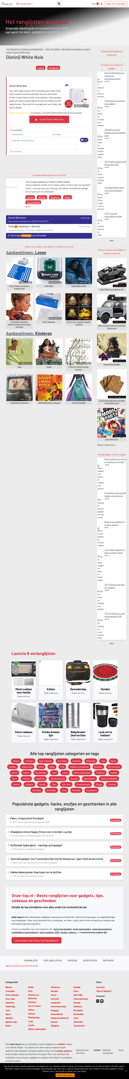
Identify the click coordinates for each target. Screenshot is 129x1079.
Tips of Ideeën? (104, 991)
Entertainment (83, 784)
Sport (113, 760)
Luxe (54, 772)
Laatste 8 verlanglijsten (33, 653)
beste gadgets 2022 (50, 932)
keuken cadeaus (69, 932)
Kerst (14, 778)
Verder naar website (65, 1075)
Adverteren (90, 960)
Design (99, 784)
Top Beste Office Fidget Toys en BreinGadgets (114, 189)
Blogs (121, 1050)
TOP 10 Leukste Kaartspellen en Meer (113, 215)
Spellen (12, 766)
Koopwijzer (30, 960)
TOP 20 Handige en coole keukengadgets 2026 (114, 615)
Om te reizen (114, 766)
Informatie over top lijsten (82, 1051)
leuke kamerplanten (102, 929)
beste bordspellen (63, 929)
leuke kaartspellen (82, 929)
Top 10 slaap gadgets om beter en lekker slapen (47, 181)
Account (100, 987)
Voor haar (62, 760)
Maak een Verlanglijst (116, 3)
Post (85, 140)
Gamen (16, 784)
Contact (97, 1050)
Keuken (113, 772)
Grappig (74, 778)
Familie (42, 784)
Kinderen (54, 67)
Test (103, 760)
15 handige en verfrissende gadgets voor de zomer (115, 494)
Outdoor (98, 766)
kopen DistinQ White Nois (51, 119)
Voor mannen (45, 760)
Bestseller (51, 790)
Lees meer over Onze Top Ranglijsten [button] (36, 940)
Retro (41, 766)
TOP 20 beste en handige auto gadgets (114, 102)
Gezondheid (33, 202)
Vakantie (76, 760)
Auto (64, 790)
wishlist (61, 1044)
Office (14, 772)
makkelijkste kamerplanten (25, 932)
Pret (62, 766)
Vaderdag (90, 760)
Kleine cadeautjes (82, 772)
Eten (54, 784)
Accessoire (91, 790)
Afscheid (76, 790)
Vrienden (29, 760)
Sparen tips (27, 766)
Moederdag (40, 772)
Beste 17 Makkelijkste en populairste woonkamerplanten (114, 76)
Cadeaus (112, 784)
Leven (40, 67)
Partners (108, 960)
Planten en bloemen (79, 766)
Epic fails (66, 784)
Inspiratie (40, 778)
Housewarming (58, 778)
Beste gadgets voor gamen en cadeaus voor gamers (115, 460)
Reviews (72, 960)
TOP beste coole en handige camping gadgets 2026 (115, 133)
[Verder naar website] (126, 1071)
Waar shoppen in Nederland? (22, 965)
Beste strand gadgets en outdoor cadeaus (114, 523)
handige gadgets (63, 1050)
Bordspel (36, 790)
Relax (67, 197)
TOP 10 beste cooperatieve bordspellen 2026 (115, 163)
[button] (24, 3)
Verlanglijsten (52, 960)
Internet (26, 778)
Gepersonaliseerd (109, 778)
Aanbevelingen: (26, 252)
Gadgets (55, 197)
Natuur (26, 772)
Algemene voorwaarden (108, 1051)
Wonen (42, 197)
